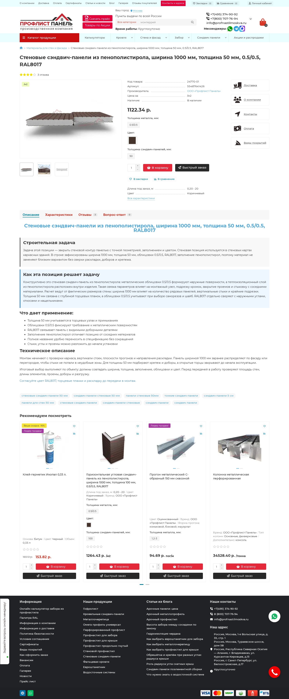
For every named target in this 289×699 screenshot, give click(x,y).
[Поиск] (192, 22)
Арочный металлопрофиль (165, 614)
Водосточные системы (99, 672)
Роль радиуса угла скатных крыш (170, 663)
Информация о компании (38, 623)
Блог (112, 3)
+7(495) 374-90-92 (224, 14)
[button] (142, 584)
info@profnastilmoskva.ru (226, 23)
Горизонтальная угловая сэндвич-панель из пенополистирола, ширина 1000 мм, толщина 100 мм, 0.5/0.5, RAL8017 (111, 480)
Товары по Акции (97, 25)
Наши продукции (97, 602)
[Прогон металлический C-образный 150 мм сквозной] (176, 447)
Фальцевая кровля (96, 661)
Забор (179, 37)
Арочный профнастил (161, 619)
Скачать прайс (99, 19)
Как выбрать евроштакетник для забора (174, 638)
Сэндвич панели (208, 37)
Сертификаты (74, 3)
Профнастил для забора (100, 635)
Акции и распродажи (249, 37)
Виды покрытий (31, 649)
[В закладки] (74, 426)
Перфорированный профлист (104, 629)
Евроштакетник (94, 667)
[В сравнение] (74, 433)
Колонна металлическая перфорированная (231, 476)
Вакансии (26, 660)
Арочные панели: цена (162, 608)
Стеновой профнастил (99, 651)
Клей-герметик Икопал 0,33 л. (44, 474)
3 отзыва (42, 74)
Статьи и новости (95, 3)
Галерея (123, 3)
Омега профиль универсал (102, 624)
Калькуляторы (95, 37)
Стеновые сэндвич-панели (102, 656)
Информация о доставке (37, 628)
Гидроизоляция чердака (163, 633)
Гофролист (90, 608)
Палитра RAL (29, 617)
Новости (26, 676)
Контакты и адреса (173, 3)
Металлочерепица (96, 619)
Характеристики (59, 215)
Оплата (57, 3)
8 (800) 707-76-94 (226, 614)
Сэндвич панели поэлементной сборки (174, 669)
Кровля (121, 37)
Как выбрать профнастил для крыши (172, 649)
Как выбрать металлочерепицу (168, 644)
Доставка (43, 3)
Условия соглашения (34, 638)
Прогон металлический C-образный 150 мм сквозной (169, 476)
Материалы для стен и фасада (47, 47)
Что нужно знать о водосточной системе (175, 674)
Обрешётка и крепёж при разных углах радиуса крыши (173, 656)
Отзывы (87, 215)
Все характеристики (141, 198)
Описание (31, 215)
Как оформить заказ (34, 654)
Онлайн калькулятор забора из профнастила (42, 610)
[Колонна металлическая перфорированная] (239, 447)
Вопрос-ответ (116, 215)
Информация (31, 602)
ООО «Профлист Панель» (204, 91)
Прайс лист (28, 681)
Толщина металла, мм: (143, 118)
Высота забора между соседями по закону (171, 626)
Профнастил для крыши (100, 640)
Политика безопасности (37, 633)
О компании (27, 3)
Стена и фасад (150, 37)
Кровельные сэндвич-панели (103, 614)
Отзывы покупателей (144, 3)
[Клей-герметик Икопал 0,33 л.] (49, 447)
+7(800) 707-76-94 (224, 18)
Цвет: (131, 132)
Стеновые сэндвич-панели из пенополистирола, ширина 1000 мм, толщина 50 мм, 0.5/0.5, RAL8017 (144, 228)
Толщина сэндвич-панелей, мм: (149, 149)
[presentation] (20, 501)
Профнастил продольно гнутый (105, 645)
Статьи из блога (159, 602)
